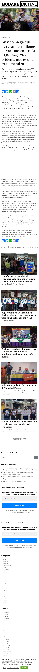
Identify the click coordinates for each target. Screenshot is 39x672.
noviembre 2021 (7, 647)
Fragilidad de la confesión (10, 479)
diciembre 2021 (6, 645)
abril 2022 (5, 638)
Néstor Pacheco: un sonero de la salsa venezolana (18, 476)
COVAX (2, 83)
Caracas (26, 82)
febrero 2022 (6, 641)
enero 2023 (5, 620)
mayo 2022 (5, 636)
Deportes (5, 559)
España (6, 583)
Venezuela (5, 37)
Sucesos (5, 600)
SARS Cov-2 (3, 85)
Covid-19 (6, 83)
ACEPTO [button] (24, 668)
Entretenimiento (7, 565)
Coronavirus (33, 82)
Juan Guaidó (14, 83)
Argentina (6, 569)
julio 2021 (5, 655)
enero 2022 (5, 643)
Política (4, 596)
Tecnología (5, 602)
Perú (5, 589)
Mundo (4, 567)
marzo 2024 (6, 612)
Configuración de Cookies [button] (11, 668)
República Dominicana (10, 590)
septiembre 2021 (7, 651)
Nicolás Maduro (21, 83)
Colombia (6, 577)
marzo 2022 (6, 639)
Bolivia (6, 571)
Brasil (5, 573)
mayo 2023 (5, 614)
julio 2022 (5, 632)
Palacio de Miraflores (29, 83)
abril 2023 (5, 616)
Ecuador (6, 581)
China (29, 82)
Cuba (5, 579)
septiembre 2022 (7, 628)
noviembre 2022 (7, 624)
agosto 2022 (6, 630)
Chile (5, 575)
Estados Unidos (8, 585)
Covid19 (10, 83)
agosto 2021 (5, 653)
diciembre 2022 (6, 622)
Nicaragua (7, 587)
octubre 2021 (6, 649)
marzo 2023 (6, 618)
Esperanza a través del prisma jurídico (14, 481)
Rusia (35, 83)
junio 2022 (5, 634)
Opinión (5, 594)
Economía (5, 561)
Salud (4, 598)
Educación (5, 563)
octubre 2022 (6, 626)
